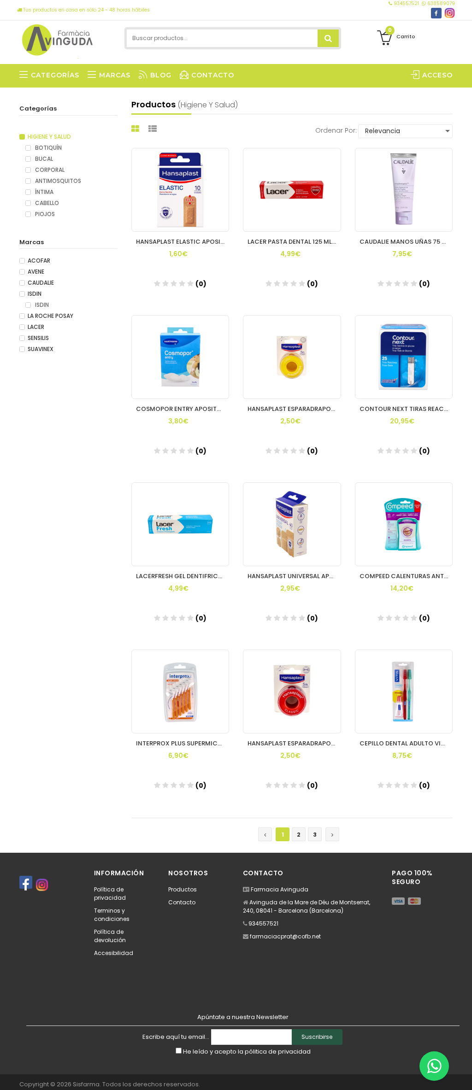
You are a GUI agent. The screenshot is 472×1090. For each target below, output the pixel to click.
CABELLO (46, 203)
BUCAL (43, 159)
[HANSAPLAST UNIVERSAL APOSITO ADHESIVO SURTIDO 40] (292, 524)
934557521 (406, 3)
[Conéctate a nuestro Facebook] (436, 13)
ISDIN (34, 294)
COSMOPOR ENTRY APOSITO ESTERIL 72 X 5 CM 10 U (183, 408)
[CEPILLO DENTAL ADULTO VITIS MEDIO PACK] (404, 691)
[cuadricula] (136, 129)
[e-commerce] (58, 38)
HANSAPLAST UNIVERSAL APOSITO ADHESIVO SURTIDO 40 (294, 576)
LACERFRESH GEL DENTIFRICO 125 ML (183, 576)
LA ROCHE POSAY (50, 316)
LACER (36, 327)
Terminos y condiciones (112, 915)
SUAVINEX (40, 349)
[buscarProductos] (328, 38)
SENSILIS (38, 338)
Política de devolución (110, 936)
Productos (182, 889)
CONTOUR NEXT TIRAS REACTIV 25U (406, 408)
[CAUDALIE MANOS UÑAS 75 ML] (404, 189)
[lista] (153, 129)
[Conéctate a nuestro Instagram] (449, 13)
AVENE (36, 272)
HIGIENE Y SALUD (49, 137)
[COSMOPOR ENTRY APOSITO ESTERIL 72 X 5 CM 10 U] (180, 357)
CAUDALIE (41, 283)
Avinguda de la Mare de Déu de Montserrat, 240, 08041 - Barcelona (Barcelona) (306, 906)
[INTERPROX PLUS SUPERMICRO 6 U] (180, 691)
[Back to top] (462, 1073)
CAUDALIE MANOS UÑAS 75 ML (405, 241)
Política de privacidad (110, 893)
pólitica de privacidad (278, 1051)
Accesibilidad (113, 953)
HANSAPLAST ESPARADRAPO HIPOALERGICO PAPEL (294, 408)
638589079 (440, 3)
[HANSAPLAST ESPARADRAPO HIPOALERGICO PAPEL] (292, 357)
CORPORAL (49, 170)
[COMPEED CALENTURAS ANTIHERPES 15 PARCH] (404, 524)
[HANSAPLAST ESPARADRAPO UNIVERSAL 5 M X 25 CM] (292, 691)
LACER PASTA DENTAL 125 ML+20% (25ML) (294, 241)
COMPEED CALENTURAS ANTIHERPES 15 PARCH (406, 576)
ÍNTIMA (43, 192)
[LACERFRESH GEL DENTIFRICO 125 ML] (180, 524)
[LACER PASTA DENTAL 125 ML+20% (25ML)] (292, 189)
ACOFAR (39, 261)
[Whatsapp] (434, 1066)
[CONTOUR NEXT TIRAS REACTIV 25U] (404, 357)
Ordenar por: (336, 130)
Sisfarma (86, 1084)
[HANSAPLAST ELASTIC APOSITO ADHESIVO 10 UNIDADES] (180, 189)
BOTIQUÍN (48, 148)
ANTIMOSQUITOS (57, 181)
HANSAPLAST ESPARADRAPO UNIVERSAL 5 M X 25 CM (294, 743)
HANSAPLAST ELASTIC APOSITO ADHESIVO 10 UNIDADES (183, 241)
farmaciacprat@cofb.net (285, 936)
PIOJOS (44, 214)
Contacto (181, 902)
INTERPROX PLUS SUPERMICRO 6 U (183, 743)
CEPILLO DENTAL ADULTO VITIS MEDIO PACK (406, 743)
